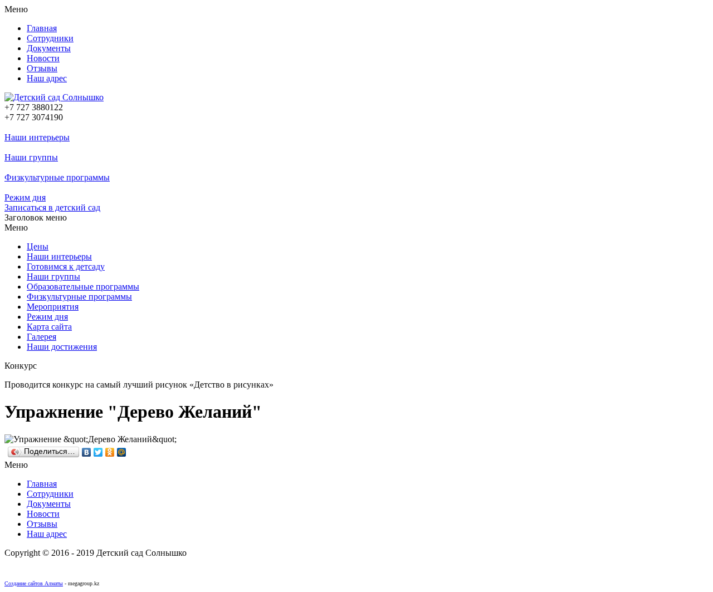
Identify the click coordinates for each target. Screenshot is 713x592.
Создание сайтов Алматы (33, 583)
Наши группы (31, 157)
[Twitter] (98, 452)
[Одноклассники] (110, 452)
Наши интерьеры (37, 137)
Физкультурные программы (57, 177)
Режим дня (25, 197)
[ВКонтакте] (86, 452)
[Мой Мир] (122, 452)
